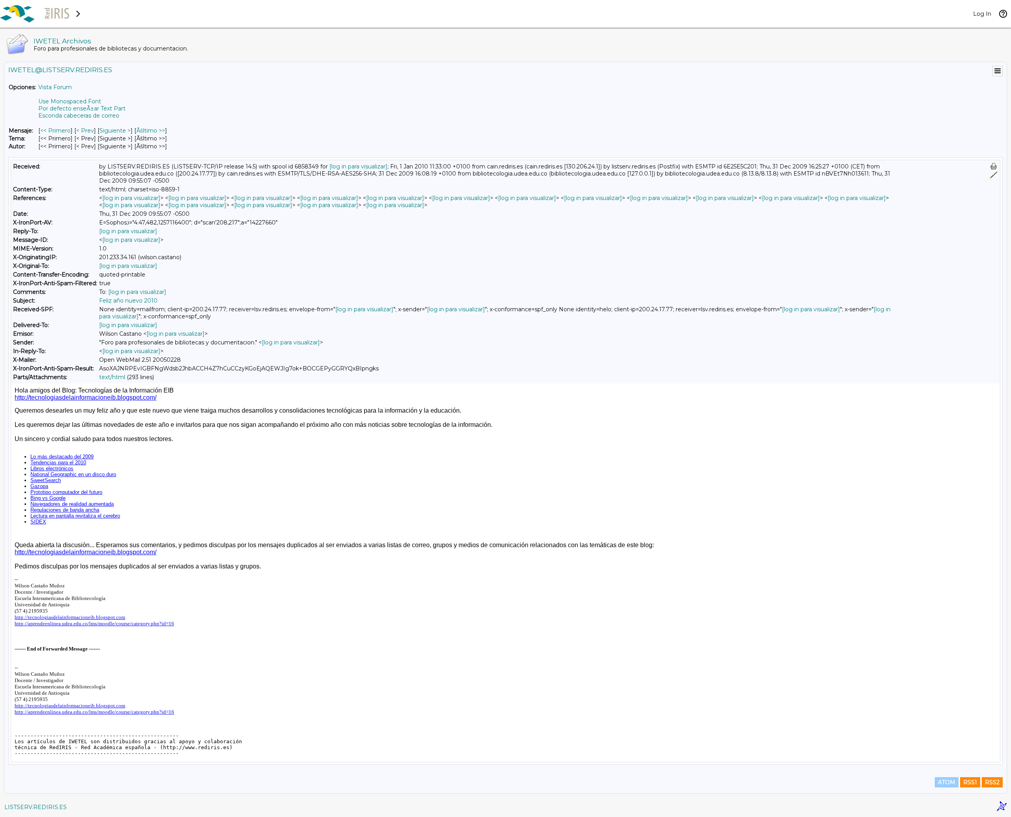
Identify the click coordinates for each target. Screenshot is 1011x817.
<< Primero (55, 130)
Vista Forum (55, 87)
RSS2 (992, 782)
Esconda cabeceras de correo (78, 115)
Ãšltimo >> (150, 130)
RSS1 (970, 782)
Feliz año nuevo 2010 (128, 300)
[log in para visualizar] (358, 166)
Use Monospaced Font (69, 101)
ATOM (946, 782)
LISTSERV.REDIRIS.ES (35, 807)
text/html (112, 377)
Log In (982, 13)
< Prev (85, 130)
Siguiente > (115, 130)
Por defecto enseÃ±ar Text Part (82, 108)
